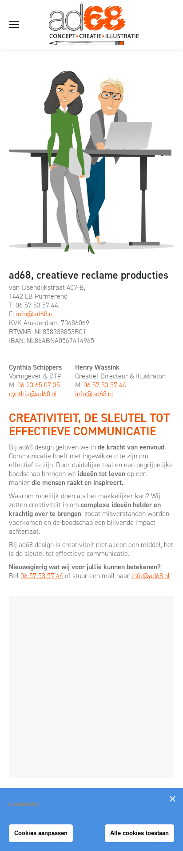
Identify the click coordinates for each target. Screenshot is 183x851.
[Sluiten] (172, 798)
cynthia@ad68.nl (33, 393)
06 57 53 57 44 (105, 385)
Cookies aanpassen (41, 833)
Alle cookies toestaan (139, 833)
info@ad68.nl (35, 314)
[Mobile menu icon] (14, 24)
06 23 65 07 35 (38, 385)
